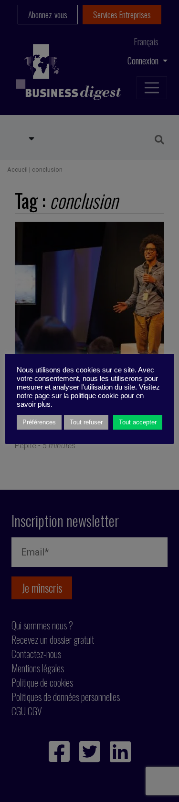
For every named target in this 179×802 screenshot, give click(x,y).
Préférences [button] (39, 422)
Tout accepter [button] (138, 422)
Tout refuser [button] (86, 422)
